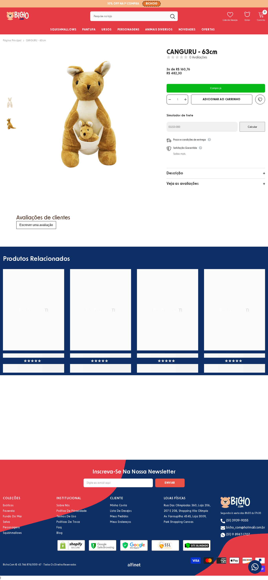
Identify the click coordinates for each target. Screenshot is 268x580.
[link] (33, 355)
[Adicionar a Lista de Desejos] (260, 99)
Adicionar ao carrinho (222, 99)
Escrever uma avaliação (36, 225)
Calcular (252, 126)
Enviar (170, 483)
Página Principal (12, 40)
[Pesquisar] (134, 16)
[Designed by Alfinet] (134, 564)
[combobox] (128, 16)
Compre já (215, 88)
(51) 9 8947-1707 (238, 534)
